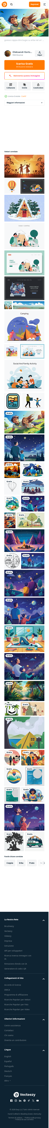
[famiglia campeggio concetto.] (16, 201)
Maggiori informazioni (16, 101)
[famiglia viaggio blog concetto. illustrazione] (11, 375)
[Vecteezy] (4, 4)
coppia (10, 1060)
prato (31, 1060)
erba (21, 1060)
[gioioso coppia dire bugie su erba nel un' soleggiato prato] (24, 479)
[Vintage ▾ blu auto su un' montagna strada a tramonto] (12, 528)
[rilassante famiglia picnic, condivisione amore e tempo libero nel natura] (16, 391)
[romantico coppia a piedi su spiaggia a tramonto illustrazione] (12, 897)
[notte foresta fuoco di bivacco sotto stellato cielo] (24, 648)
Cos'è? (23, 96)
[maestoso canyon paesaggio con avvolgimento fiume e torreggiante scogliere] (34, 611)
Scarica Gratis (24, 65)
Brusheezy (9, 1123)
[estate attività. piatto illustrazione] (24, 250)
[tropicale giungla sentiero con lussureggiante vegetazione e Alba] (24, 816)
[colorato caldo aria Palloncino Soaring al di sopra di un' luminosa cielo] (11, 185)
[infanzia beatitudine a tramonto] (24, 165)
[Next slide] (38, 1060)
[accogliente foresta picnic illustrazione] (8, 320)
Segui (39, 55)
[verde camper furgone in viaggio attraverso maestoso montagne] (14, 1038)
